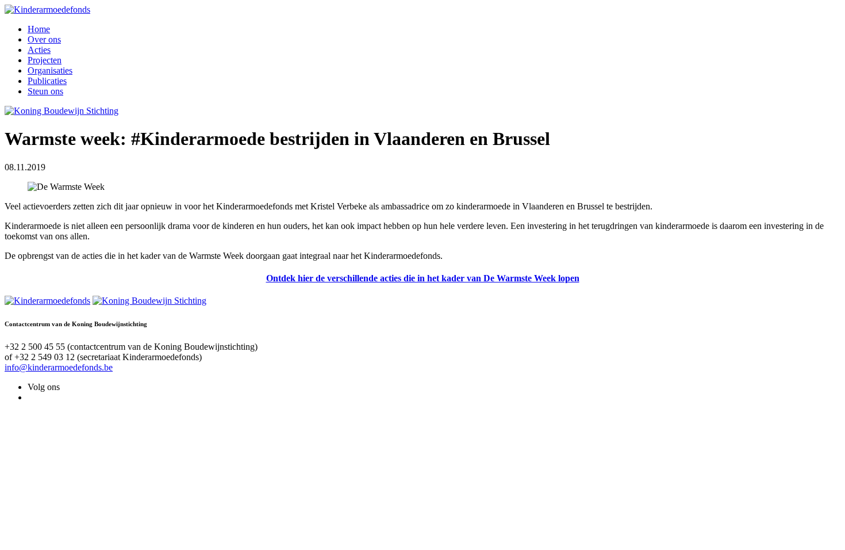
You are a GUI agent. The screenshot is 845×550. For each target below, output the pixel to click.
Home (39, 29)
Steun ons (45, 91)
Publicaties (47, 81)
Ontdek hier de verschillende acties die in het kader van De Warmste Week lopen (422, 278)
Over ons (44, 39)
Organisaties (50, 70)
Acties (39, 50)
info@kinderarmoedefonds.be (59, 367)
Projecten (45, 60)
